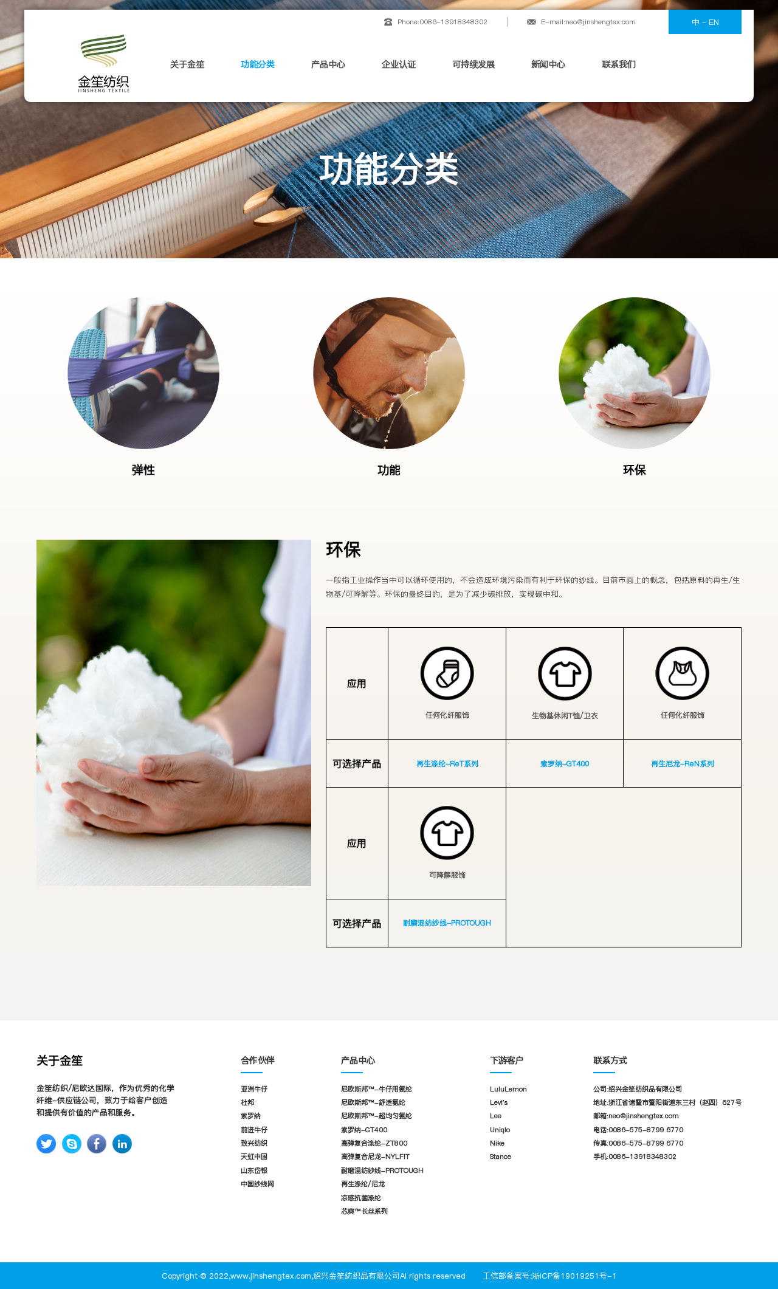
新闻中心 (548, 64)
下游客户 (507, 1060)
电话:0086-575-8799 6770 (638, 1130)
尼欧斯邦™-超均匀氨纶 (376, 1116)
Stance (500, 1156)
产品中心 (328, 64)
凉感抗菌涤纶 (361, 1198)
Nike (497, 1143)
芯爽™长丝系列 (364, 1211)
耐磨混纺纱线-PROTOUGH (447, 923)
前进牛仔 (254, 1130)
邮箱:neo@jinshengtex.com (636, 1116)
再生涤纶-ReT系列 (447, 763)
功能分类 (258, 64)
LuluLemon (508, 1089)
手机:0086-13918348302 (634, 1156)
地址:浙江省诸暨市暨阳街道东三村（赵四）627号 (667, 1102)
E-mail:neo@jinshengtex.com (588, 22)
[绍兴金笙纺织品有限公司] (103, 63)
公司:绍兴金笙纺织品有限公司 (637, 1089)
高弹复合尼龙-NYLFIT (375, 1156)
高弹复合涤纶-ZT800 (374, 1143)
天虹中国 (254, 1156)
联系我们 (619, 64)
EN (714, 21)
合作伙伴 (258, 1060)
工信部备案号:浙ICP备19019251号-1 (550, 1275)
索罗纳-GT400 (564, 763)
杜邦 (247, 1102)
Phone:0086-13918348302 (442, 22)
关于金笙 (187, 64)
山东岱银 (254, 1170)
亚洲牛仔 (254, 1089)
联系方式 (610, 1060)
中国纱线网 (257, 1184)
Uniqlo (500, 1130)
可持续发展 (473, 64)
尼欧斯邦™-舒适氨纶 (373, 1102)
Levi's (499, 1102)
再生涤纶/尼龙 (363, 1184)
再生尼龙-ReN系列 (682, 763)
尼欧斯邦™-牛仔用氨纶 (376, 1089)
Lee (495, 1116)
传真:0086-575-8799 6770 (638, 1143)
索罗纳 (251, 1116)
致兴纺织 (254, 1143)
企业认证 (399, 64)
